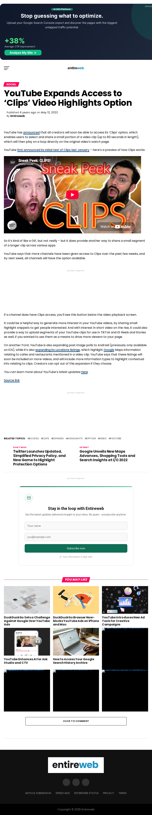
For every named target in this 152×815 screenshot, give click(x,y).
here (84, 372)
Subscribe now (76, 548)
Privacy (108, 793)
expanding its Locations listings (57, 350)
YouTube (115, 438)
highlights (75, 438)
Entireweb (17, 116)
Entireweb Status (86, 793)
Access (34, 438)
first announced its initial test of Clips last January (53, 150)
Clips (45, 438)
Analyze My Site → (23, 52)
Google (109, 350)
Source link (12, 380)
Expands (58, 438)
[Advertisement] (76, 288)
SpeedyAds (63, 793)
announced (31, 132)
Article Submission (38, 793)
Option (91, 438)
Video (103, 438)
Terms (122, 793)
